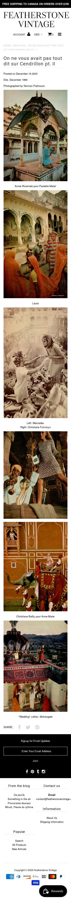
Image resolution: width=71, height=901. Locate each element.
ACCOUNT (19, 34)
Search (19, 841)
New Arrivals (19, 849)
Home (7, 45)
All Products (19, 845)
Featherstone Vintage (45, 870)
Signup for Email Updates (35, 741)
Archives (19, 45)
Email (51, 795)
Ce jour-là (19, 795)
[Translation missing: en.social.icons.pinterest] (37, 727)
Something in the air (19, 799)
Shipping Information (52, 822)
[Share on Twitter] (28, 727)
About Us (52, 818)
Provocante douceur (19, 803)
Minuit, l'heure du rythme (19, 807)
